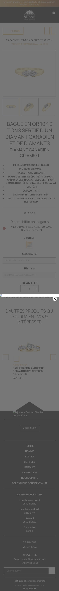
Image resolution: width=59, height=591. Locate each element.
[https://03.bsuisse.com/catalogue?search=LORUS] (29, 295)
